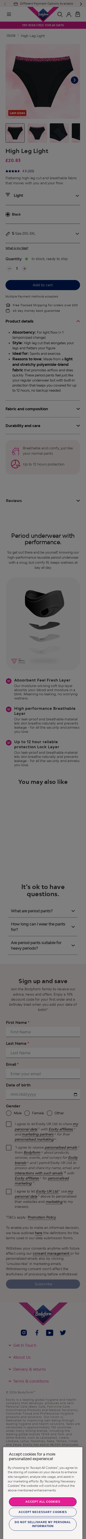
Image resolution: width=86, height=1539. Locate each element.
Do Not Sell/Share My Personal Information (43, 1524)
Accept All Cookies (42, 1501)
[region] (42, 1493)
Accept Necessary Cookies (43, 1512)
